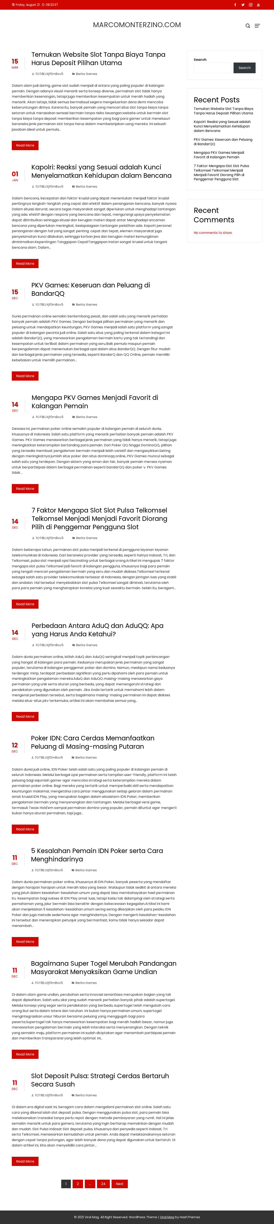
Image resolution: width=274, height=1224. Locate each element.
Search (200, 59)
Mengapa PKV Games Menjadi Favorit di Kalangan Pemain (95, 402)
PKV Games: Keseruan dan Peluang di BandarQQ (90, 289)
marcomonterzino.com (137, 25)
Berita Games (86, 74)
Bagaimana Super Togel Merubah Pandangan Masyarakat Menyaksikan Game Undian (104, 967)
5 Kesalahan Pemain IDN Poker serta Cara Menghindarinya (97, 855)
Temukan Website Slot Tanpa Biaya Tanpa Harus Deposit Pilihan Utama (98, 58)
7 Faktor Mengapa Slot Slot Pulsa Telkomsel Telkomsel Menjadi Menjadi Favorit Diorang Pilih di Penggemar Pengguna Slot (99, 519)
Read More (25, 145)
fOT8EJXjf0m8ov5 (49, 74)
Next (120, 1183)
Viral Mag (167, 1217)
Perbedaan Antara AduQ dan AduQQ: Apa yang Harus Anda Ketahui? (98, 630)
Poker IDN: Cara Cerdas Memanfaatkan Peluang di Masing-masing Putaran (93, 742)
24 (103, 1183)
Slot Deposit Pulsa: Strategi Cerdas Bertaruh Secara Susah (100, 1080)
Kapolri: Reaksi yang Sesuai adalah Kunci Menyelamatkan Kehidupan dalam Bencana (101, 171)
